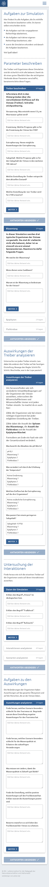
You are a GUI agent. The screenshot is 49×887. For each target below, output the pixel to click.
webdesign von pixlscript (11, 876)
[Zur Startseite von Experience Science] (3, 3)
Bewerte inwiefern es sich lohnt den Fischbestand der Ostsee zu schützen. (22, 824)
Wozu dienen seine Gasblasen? (19, 270)
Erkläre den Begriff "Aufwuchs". (20, 623)
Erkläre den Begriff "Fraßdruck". (20, 610)
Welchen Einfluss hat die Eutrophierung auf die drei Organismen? (23, 492)
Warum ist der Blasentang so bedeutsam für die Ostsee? (23, 284)
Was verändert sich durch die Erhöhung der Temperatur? (23, 468)
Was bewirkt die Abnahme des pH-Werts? (24, 446)
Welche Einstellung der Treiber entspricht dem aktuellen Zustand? (24, 178)
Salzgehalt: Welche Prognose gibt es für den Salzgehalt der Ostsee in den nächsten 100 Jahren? (24, 161)
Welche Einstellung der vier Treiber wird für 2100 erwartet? (23, 193)
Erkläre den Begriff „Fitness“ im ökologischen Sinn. (20, 596)
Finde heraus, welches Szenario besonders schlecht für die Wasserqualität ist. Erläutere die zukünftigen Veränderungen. (24, 743)
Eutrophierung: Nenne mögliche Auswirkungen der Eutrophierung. (21, 144)
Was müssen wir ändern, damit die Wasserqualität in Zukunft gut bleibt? (22, 770)
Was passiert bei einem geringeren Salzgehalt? (21, 516)
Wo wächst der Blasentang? (18, 257)
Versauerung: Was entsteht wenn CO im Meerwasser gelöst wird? (24, 113)
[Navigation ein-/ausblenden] (44, 3)
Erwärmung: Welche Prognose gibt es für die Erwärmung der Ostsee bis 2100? (24, 128)
